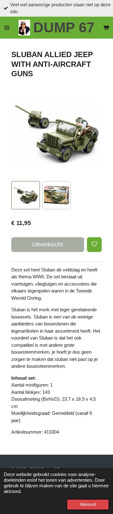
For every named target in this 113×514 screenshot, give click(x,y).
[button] (25, 195)
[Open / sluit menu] (7, 28)
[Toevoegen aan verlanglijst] (94, 244)
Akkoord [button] (88, 504)
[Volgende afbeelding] (92, 133)
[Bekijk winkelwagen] (106, 28)
